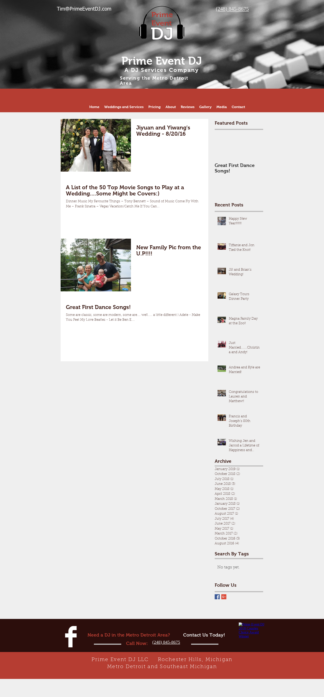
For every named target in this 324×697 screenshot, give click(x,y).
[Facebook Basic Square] (217, 596)
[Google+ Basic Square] (223, 596)
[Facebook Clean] (71, 637)
